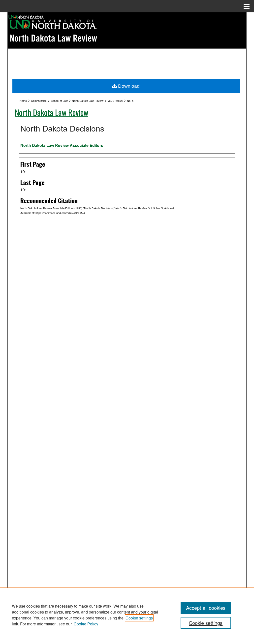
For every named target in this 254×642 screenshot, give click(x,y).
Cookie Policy (86, 624)
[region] (127, 615)
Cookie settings (139, 618)
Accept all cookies (205, 607)
